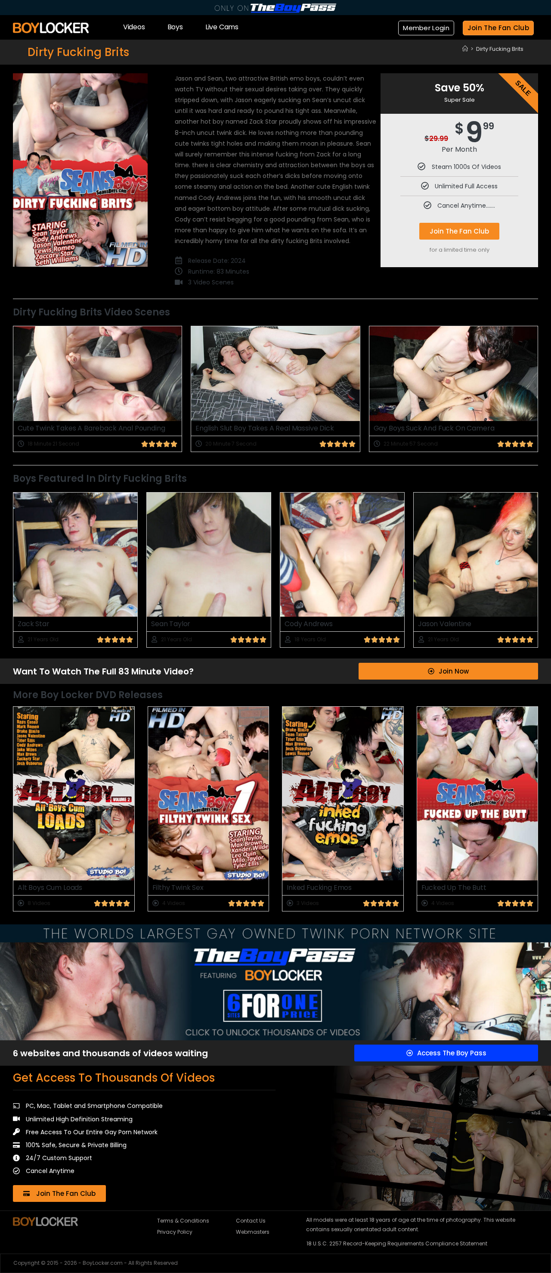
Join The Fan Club (459, 231)
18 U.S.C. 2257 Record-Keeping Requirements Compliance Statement (396, 1243)
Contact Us (251, 1220)
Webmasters (252, 1232)
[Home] (465, 49)
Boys (175, 27)
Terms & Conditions (183, 1220)
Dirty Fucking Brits (499, 49)
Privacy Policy (174, 1232)
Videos (134, 27)
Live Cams (221, 27)
